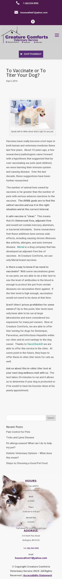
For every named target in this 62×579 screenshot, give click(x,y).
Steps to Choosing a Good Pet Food (27, 463)
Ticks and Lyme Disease (20, 437)
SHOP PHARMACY (32, 54)
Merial (20, 246)
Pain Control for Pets (18, 431)
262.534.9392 (33, 548)
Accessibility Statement (37, 575)
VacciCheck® (35, 344)
